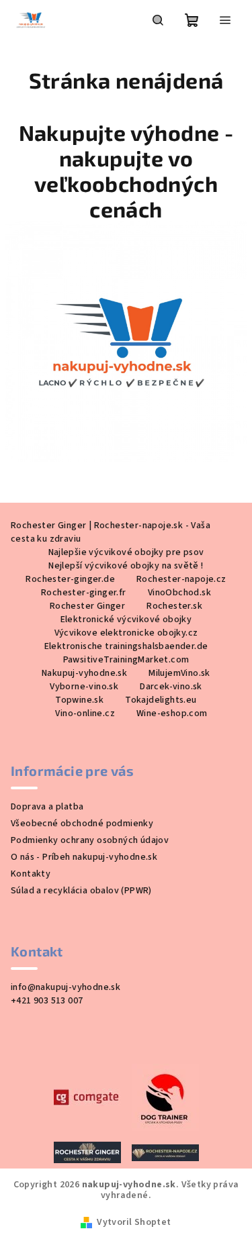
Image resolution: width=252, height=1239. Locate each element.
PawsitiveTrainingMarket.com (126, 659)
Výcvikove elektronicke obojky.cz (126, 633)
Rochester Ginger (87, 606)
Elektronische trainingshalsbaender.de (126, 646)
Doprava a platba (47, 806)
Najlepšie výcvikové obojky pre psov (126, 552)
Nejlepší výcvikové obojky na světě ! (125, 566)
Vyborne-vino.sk (84, 686)
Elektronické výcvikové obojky (126, 619)
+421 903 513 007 (47, 1000)
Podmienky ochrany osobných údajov (90, 840)
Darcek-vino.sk (171, 686)
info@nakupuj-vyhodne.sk (65, 987)
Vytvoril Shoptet (134, 1222)
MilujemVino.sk (179, 673)
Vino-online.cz (85, 713)
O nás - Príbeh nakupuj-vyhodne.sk (84, 857)
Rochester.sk (174, 606)
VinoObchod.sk (179, 592)
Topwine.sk (79, 700)
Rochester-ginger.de (70, 579)
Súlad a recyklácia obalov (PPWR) (81, 890)
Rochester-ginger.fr (83, 592)
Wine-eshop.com (172, 713)
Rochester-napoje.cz (181, 579)
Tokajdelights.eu (160, 700)
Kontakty (30, 874)
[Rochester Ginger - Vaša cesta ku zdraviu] (87, 1151)
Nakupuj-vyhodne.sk (84, 673)
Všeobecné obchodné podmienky (82, 823)
